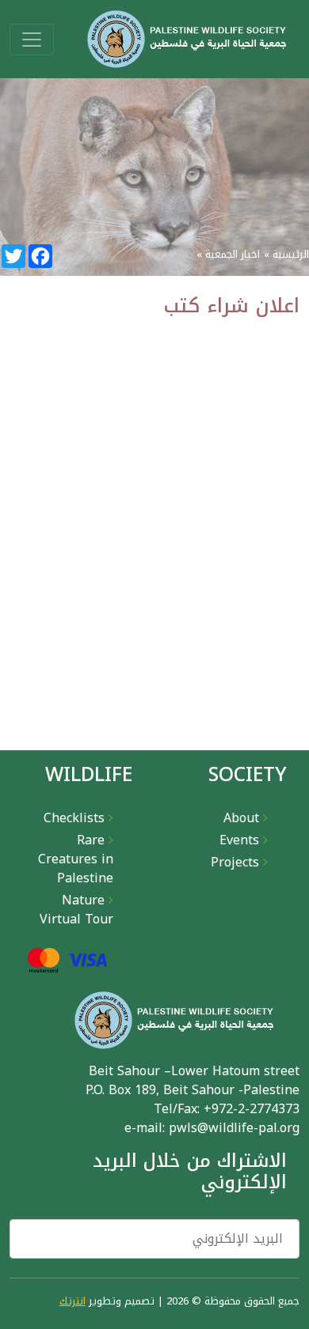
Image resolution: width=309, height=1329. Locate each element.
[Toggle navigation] (32, 39)
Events (239, 840)
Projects (235, 862)
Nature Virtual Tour (76, 909)
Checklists (74, 818)
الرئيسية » (286, 254)
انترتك (72, 1301)
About (241, 818)
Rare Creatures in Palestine (75, 859)
